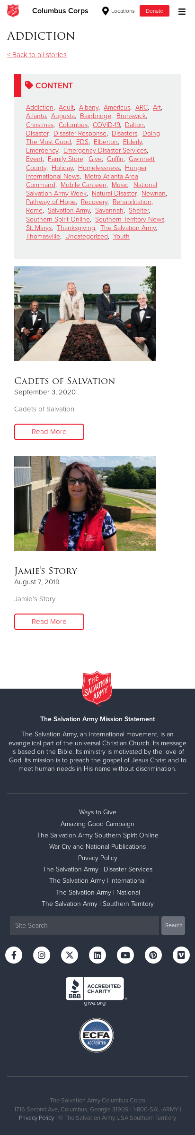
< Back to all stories (37, 55)
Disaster (37, 133)
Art (157, 107)
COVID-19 (106, 125)
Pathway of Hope (51, 202)
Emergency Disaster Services (105, 150)
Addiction (39, 107)
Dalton (134, 125)
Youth (121, 236)
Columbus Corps (60, 11)
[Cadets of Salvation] (85, 313)
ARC (141, 107)
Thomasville (43, 236)
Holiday (62, 168)
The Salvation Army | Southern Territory (98, 904)
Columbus (73, 125)
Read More (49, 431)
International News (53, 176)
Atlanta (36, 116)
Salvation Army (69, 210)
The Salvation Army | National (97, 892)
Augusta (63, 116)
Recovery (94, 202)
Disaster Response (79, 133)
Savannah (109, 210)
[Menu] (179, 11)
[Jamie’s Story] (85, 503)
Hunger (135, 168)
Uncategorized (86, 236)
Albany (88, 107)
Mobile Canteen (83, 185)
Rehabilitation (132, 202)
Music (120, 185)
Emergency (42, 150)
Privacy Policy (97, 858)
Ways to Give (97, 812)
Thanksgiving (76, 228)
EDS (82, 142)
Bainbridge (95, 116)
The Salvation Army (128, 228)
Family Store (65, 159)
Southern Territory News (129, 219)
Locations (122, 11)
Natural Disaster (114, 193)
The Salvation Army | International (97, 881)
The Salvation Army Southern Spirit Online (98, 835)
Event (34, 159)
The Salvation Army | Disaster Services (97, 869)
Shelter (139, 210)
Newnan (154, 193)
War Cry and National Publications (97, 847)
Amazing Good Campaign (97, 824)
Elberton (106, 142)
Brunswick (131, 116)
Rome (34, 210)
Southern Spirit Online (58, 219)
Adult (66, 107)
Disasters (124, 133)
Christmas (39, 125)
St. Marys (39, 228)
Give (95, 159)
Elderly (132, 142)
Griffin (115, 159)
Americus (117, 107)
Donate (154, 11)
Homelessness (99, 168)
